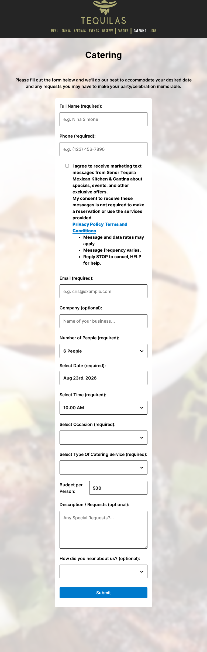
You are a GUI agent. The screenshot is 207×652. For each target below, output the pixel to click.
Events (94, 31)
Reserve (107, 31)
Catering (140, 31)
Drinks (66, 31)
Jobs (153, 31)
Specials (80, 31)
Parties (123, 31)
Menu (54, 31)
